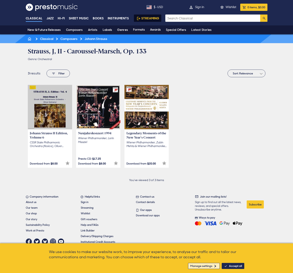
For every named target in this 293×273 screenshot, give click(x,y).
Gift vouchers (89, 219)
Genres (122, 30)
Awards (155, 30)
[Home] (30, 39)
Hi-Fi (61, 18)
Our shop (31, 213)
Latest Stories (201, 30)
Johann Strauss (95, 39)
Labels (107, 30)
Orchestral (45, 59)
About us (31, 202)
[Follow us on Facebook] (30, 242)
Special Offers (176, 30)
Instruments (118, 18)
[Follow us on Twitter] (38, 242)
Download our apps (148, 215)
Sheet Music (79, 18)
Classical (34, 18)
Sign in (199, 7)
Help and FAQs (89, 225)
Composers (74, 30)
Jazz (50, 18)
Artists (92, 30)
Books (98, 18)
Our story (31, 219)
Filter (61, 73)
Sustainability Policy (38, 225)
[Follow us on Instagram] (54, 242)
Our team (32, 207)
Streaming (150, 18)
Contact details (145, 202)
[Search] (263, 18)
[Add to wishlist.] (67, 163)
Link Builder (88, 230)
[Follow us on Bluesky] (46, 242)
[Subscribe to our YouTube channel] (62, 242)
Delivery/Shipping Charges (97, 236)
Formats (139, 30)
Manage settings (201, 266)
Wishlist (231, 7)
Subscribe (255, 204)
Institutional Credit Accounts (98, 242)
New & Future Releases (44, 30)
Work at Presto (35, 230)
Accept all (235, 266)
